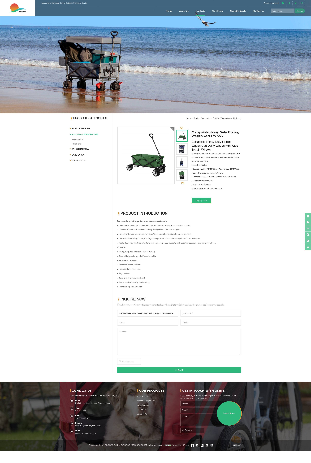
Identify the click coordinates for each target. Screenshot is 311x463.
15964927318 (80, 411)
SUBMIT (179, 370)
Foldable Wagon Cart (85, 134)
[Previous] (181, 128)
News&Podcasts (238, 11)
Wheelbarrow (80, 149)
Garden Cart (79, 154)
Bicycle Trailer (81, 128)
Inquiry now (201, 200)
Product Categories (202, 118)
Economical (78, 139)
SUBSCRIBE (229, 413)
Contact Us (258, 11)
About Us (184, 11)
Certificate (217, 11)
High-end (77, 144)
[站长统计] (168, 445)
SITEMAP (237, 445)
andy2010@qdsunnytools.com (88, 426)
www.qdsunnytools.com (85, 433)
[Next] (182, 183)
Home (169, 11)
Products (200, 11)
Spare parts (79, 160)
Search (300, 11)
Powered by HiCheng (180, 445)
